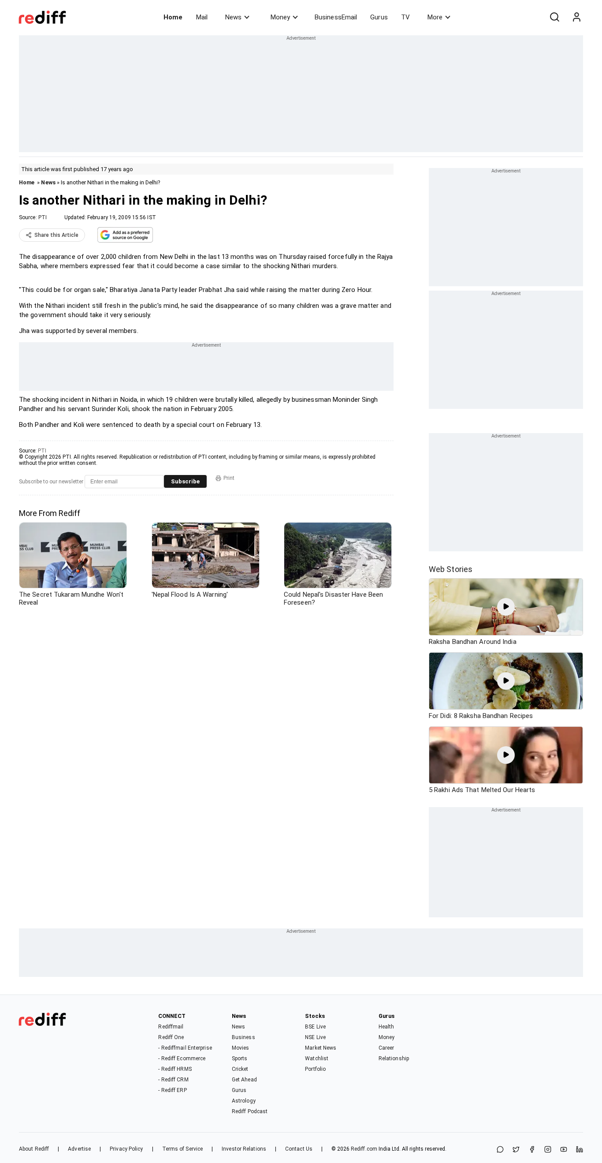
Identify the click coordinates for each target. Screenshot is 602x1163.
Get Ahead (244, 1080)
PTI (42, 217)
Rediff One (171, 1037)
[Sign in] (576, 17)
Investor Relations (244, 1149)
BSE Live (315, 1027)
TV (405, 17)
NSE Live (315, 1037)
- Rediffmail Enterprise (185, 1048)
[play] (506, 607)
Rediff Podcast (250, 1111)
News (233, 17)
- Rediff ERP (172, 1090)
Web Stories (450, 569)
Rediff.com (364, 1149)
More (434, 17)
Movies (240, 1048)
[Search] (554, 17)
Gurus (379, 17)
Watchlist (316, 1058)
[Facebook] (531, 1150)
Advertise (79, 1149)
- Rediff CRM (173, 1080)
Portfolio (315, 1069)
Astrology (244, 1101)
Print (228, 478)
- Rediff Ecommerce (181, 1058)
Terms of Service (182, 1149)
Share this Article (56, 235)
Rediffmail (170, 1027)
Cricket (240, 1069)
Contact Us (298, 1149)
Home (173, 17)
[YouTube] (563, 1150)
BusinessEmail (336, 17)
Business (243, 1037)
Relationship (394, 1058)
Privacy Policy (126, 1149)
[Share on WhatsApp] (500, 1150)
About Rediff (34, 1149)
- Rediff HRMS (174, 1069)
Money (280, 17)
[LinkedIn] (579, 1150)
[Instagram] (547, 1150)
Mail (202, 17)
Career (386, 1048)
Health (386, 1027)
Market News (320, 1048)
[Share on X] (516, 1150)
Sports (240, 1058)
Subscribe (185, 481)
